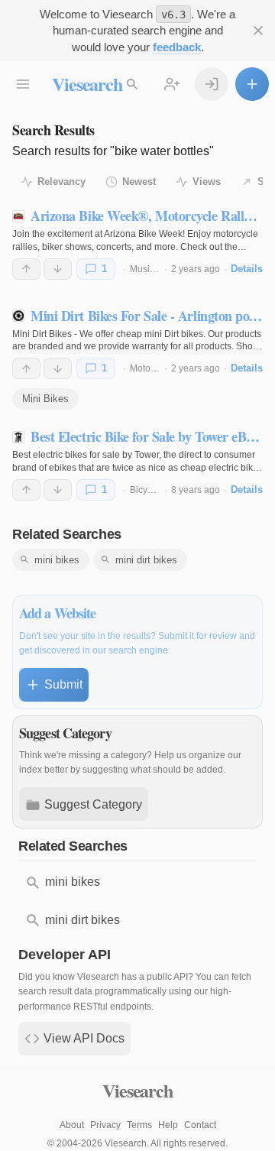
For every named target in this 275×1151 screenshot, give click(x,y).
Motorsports (154, 368)
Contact (200, 1125)
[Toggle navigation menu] (23, 84)
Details (247, 268)
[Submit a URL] (252, 84)
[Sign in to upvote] (26, 269)
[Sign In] (211, 84)
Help (168, 1125)
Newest (139, 181)
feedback (177, 47)
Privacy (105, 1125)
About (72, 1125)
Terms (139, 1125)
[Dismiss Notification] (258, 30)
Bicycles (147, 490)
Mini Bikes (45, 398)
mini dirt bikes (146, 560)
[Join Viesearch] (172, 84)
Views (206, 181)
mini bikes (56, 560)
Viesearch (86, 83)
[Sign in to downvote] (58, 269)
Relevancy (61, 181)
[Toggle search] (132, 84)
